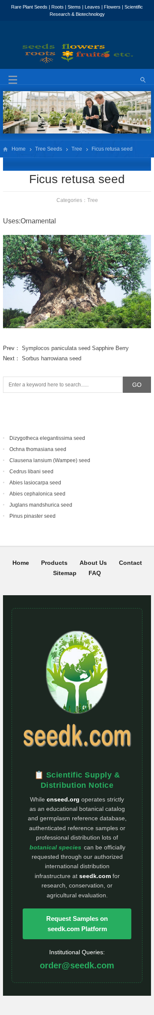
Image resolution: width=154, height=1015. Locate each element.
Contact (130, 562)
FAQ (95, 573)
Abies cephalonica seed (37, 494)
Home (19, 149)
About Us (93, 562)
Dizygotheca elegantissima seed (47, 438)
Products (54, 562)
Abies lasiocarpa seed (35, 483)
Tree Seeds (48, 149)
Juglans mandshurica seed (40, 505)
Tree (76, 149)
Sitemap (65, 573)
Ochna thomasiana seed (37, 449)
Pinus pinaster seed (32, 516)
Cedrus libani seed (31, 472)
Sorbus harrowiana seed (51, 358)
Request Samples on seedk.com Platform (77, 923)
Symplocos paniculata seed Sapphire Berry (75, 348)
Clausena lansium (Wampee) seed (49, 460)
